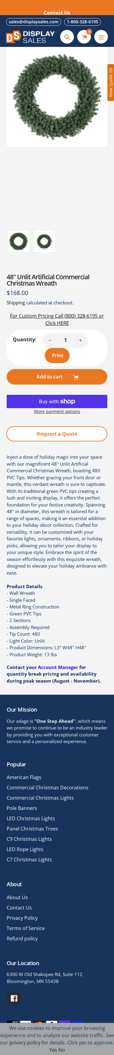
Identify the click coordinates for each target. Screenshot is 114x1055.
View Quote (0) (110, 82)
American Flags (24, 777)
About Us (17, 897)
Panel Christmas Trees (32, 828)
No (61, 1050)
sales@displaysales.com (33, 22)
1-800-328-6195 (82, 22)
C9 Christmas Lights (29, 839)
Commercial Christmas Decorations (47, 787)
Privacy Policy (22, 918)
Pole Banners (22, 808)
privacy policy (24, 1042)
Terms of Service (26, 928)
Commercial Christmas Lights (40, 798)
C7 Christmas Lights (29, 859)
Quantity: (24, 339)
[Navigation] (101, 37)
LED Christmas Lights (31, 818)
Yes (53, 1050)
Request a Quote (57, 434)
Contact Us (19, 907)
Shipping (16, 303)
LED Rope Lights (25, 849)
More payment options (57, 411)
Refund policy (22, 938)
